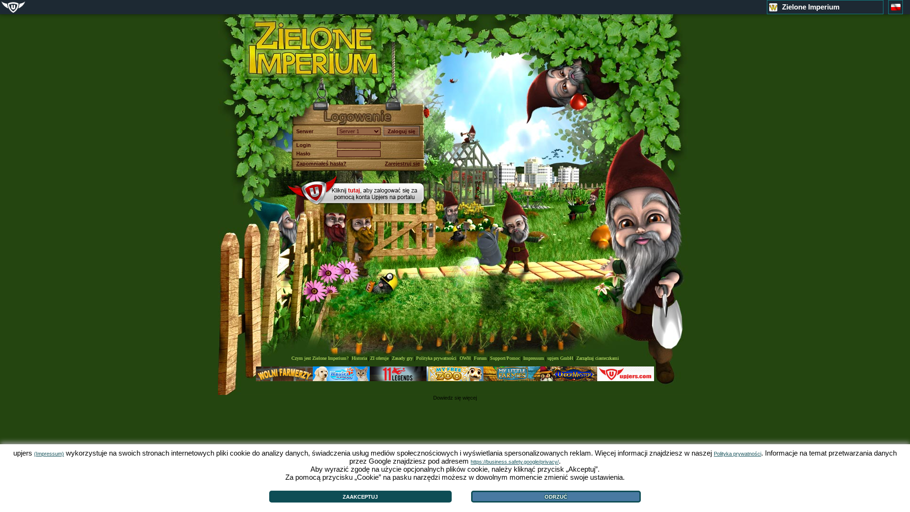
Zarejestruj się (402, 163)
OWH (465, 358)
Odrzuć (556, 497)
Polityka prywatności (436, 358)
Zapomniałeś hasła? (321, 163)
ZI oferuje (379, 358)
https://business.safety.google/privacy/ (515, 462)
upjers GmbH (560, 358)
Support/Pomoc (505, 358)
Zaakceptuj (360, 497)
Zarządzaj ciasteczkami (597, 358)
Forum (480, 358)
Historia (359, 358)
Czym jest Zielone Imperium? (319, 358)
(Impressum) (49, 454)
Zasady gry (402, 358)
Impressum (533, 358)
